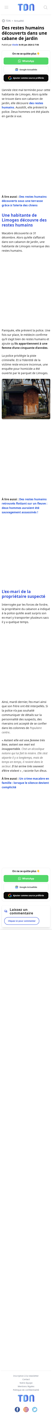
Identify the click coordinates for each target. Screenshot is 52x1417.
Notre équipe (26, 1382)
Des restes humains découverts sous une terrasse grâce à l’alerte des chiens (24, 201)
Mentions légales (26, 1386)
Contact (26, 1379)
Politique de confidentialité (26, 1389)
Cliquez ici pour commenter (22, 920)
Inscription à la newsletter (26, 1375)
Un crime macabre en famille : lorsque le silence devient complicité (25, 783)
